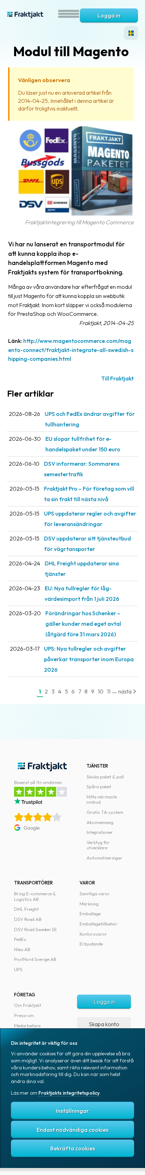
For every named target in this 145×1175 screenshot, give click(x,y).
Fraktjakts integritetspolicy (69, 1093)
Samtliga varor (95, 893)
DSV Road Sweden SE (35, 929)
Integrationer (100, 832)
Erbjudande (91, 944)
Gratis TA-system (105, 812)
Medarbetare (27, 1025)
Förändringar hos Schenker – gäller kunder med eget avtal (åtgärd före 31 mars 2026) (83, 624)
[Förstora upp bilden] (71, 213)
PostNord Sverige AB (35, 959)
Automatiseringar (104, 858)
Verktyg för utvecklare (98, 845)
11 (109, 691)
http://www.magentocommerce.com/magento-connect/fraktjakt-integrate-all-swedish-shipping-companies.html (70, 349)
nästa (125, 691)
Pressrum (24, 1015)
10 (100, 691)
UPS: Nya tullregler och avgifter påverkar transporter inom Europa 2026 (89, 659)
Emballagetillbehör (99, 924)
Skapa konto (104, 1024)
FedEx (20, 939)
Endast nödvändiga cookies (72, 1129)
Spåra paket (99, 786)
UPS (18, 969)
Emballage (90, 913)
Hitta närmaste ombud (102, 799)
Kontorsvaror (93, 934)
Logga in (108, 15)
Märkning (89, 904)
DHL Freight (26, 909)
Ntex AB (22, 949)
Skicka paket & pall (105, 776)
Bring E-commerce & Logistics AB (35, 896)
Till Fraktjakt (117, 378)
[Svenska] (131, 33)
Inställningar (72, 1110)
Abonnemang (100, 822)
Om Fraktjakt (27, 1005)
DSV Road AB (28, 919)
